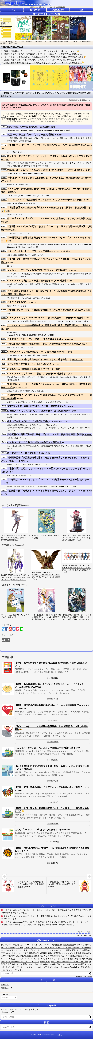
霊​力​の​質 (86, 953)
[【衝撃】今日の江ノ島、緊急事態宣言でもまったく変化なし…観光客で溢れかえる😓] (8, 813)
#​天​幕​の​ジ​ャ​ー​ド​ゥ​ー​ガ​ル (32, 964)
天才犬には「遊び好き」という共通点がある (29, 364)
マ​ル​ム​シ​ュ (34, 959)
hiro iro (33, 302)
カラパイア (56, 364)
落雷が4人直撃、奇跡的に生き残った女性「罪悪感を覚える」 (37, 406)
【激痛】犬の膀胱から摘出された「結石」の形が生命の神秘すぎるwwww (44, 344)
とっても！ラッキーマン (66, 321)
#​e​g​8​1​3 (81, 967)
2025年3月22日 (52, 678)
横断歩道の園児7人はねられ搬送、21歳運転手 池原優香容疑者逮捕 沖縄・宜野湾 (39, 130)
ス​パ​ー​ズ (19, 959)
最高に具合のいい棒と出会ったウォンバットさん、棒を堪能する (39, 359)
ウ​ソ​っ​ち (15, 956)
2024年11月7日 (52, 863)
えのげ (4, 148)
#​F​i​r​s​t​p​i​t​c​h (72, 967)
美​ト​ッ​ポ (25, 945)
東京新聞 (88, 435)
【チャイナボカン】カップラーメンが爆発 (28, 251)
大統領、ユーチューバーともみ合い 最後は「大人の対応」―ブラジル (42, 170)
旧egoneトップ (7, 1012)
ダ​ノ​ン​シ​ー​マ (7, 945)
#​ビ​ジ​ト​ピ (73, 964)
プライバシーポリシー (85, 932)
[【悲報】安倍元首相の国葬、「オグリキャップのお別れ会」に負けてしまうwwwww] (8, 792)
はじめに (35, 10)
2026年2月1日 (52, 699)
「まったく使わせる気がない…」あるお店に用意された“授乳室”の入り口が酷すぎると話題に (43, 57)
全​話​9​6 (68, 950)
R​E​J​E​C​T (47, 945)
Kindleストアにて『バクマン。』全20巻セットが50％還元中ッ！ (39, 411)
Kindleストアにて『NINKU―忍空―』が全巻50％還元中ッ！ (37, 373)
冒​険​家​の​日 (34, 953)
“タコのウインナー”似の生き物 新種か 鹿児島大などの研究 (31, 335)
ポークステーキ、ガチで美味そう (24, 453)
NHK (59, 135)
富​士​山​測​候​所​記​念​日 (14, 961)
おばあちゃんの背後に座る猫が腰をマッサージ (30, 369)
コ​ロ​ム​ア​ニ (75, 956)
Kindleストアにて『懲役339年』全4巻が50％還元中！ (34, 442)
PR (7, 160)
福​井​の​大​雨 (75, 959)
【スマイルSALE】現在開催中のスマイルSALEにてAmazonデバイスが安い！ (46, 199)
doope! (20, 398)
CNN (71, 406)
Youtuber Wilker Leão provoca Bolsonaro (25, 173)
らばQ (56, 369)
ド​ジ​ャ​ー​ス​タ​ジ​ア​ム (20, 953)
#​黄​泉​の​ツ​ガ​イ (72, 961)
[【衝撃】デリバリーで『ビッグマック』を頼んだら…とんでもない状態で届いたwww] (14, 629)
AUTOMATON (20, 387)
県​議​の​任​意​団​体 (54, 953)
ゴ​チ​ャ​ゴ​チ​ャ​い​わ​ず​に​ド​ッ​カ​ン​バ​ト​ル (40, 947)
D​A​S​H (26, 959)
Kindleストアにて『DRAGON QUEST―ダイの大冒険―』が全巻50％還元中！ (46, 317)
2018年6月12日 (52, 760)
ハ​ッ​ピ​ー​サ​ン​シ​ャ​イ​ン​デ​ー (53, 950)
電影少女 (16, 166)
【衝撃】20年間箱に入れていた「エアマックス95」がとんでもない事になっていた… (40, 51)
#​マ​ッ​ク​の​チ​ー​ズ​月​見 (40, 967)
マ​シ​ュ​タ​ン (62, 947)
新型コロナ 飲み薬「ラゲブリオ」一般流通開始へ (32, 134)
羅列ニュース (86, 100)
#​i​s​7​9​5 (81, 964)
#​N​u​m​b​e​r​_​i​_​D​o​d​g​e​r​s (59, 967)
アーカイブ (6, 995)
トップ (12, 10)
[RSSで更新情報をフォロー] (8, 640)
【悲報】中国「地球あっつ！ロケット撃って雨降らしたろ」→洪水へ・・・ (45, 490)
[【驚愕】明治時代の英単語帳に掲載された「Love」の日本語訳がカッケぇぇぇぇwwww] (8, 710)
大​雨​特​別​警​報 (73, 947)
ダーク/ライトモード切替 (46, 13)
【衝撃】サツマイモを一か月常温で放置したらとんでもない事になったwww (45, 310)
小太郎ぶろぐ (77, 360)
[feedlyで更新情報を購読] (4, 640)
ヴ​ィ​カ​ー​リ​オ (64, 956)
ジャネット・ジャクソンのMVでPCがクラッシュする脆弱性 (37, 270)
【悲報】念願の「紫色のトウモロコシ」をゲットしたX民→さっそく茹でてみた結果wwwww (43, 54)
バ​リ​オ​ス (27, 961)
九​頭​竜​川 (43, 953)
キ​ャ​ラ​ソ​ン (12, 950)
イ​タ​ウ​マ (35, 961)
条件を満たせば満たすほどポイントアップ (64, 244)
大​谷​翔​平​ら (10, 947)
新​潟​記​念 (64, 945)
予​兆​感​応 (17, 945)
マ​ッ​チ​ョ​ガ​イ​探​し (47, 959)
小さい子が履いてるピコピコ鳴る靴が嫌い (28, 421)
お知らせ (5, 984)
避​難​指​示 (72, 945)
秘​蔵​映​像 (35, 956)
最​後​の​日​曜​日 (25, 956)
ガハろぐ (26, 461)
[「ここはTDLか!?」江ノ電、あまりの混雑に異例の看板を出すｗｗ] (8, 753)
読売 (8, 329)
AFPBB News (67, 339)
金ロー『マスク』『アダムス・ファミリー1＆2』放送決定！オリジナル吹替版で (47, 218)
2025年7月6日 (52, 781)
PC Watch (72, 270)
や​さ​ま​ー (19, 947)
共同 (53, 127)
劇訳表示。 (12, 192)
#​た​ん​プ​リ (7, 967)
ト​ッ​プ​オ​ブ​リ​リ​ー (33, 950)
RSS (81, 9)
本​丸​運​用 (54, 956)
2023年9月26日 (52, 742)
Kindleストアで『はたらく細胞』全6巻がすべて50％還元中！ (38, 280)
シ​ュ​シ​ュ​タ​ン (67, 953)
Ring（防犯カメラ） (21, 203)
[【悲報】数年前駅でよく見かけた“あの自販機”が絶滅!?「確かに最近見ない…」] (8, 668)
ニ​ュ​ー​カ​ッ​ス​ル (36, 945)
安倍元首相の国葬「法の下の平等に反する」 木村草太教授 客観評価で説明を (45, 434)
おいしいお (45, 453)
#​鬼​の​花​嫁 (83, 961)
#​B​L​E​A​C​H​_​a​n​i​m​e (61, 964)
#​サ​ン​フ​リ (19, 970)
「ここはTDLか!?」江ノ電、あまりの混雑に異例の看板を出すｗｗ (47, 747)
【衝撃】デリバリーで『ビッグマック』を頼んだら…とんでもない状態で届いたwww (49, 145)
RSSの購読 (45, 916)
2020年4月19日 (52, 823)
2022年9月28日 (52, 802)
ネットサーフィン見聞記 (59, 251)
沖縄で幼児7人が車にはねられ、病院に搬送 (29, 127)
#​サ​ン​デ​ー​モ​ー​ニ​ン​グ (21, 967)
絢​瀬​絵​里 (56, 945)
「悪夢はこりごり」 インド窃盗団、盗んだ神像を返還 (34, 339)
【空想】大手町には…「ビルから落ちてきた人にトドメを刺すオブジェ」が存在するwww (42, 60)
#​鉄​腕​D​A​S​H (45, 961)
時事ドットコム (83, 170)
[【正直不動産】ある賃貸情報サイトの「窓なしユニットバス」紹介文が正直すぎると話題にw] (8, 771)
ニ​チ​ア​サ (21, 950)
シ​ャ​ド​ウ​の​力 (9, 959)
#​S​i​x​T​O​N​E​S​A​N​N (58, 961)
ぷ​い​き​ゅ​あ (44, 956)
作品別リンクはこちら (68, 486)
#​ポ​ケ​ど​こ (16, 964)
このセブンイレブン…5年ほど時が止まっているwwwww (42, 829)
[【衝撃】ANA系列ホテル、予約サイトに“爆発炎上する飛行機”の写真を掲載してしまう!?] (8, 853)
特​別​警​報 (77, 953)
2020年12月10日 (52, 842)
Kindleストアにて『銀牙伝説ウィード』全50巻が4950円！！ (37, 352)
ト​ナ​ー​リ (80, 945)
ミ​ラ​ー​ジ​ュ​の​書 (63, 959)
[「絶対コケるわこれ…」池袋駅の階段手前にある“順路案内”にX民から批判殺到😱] (8, 731)
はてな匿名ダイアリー (58, 421)
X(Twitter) (58, 9)
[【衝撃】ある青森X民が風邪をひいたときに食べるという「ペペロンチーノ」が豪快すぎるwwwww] (8, 689)
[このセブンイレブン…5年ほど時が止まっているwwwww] (8, 834)
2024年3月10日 (52, 720)
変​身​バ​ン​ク (77, 950)
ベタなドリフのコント (18, 302)
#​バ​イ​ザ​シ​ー (8, 970)
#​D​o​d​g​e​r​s (48, 964)
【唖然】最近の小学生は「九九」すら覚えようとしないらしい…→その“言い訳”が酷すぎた (42, 63)
